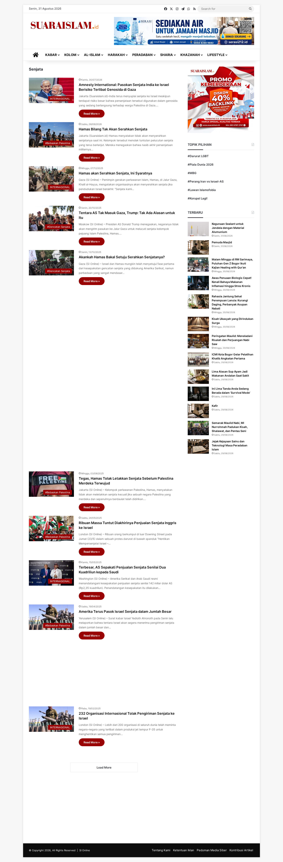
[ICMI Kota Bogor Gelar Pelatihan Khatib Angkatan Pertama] (198, 359)
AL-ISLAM (92, 55)
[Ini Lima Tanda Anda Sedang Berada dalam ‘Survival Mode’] (198, 394)
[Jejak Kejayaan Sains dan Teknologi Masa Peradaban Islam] (198, 446)
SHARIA (166, 55)
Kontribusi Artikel (241, 850)
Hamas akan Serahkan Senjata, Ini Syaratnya (115, 173)
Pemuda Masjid (222, 242)
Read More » (92, 113)
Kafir (215, 405)
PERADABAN (142, 55)
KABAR (51, 55)
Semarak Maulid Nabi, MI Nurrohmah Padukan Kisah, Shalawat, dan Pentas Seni (230, 427)
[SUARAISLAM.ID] (64, 25)
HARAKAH (116, 55)
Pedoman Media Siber (212, 850)
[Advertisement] (104, 376)
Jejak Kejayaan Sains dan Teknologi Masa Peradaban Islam (229, 445)
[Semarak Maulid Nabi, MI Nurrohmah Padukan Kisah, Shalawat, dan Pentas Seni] (198, 428)
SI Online (84, 850)
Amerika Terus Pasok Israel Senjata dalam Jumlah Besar (125, 611)
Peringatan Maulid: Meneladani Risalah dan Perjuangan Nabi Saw (232, 340)
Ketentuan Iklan (183, 850)
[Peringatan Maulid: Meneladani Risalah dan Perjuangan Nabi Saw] (198, 341)
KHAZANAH (190, 55)
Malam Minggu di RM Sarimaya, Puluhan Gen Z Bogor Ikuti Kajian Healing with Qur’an (232, 263)
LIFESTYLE (215, 55)
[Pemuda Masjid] (198, 247)
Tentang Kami (161, 850)
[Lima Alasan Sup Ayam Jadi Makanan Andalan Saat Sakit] (198, 376)
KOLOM (70, 55)
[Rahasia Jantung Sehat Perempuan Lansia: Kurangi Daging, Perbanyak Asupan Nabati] (198, 301)
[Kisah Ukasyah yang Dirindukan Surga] (198, 324)
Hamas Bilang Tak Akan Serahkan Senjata (113, 129)
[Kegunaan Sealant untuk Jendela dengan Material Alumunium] (198, 229)
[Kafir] (198, 411)
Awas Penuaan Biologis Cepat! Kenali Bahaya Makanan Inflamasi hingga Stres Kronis (231, 282)
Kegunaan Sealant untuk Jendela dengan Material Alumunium (228, 227)
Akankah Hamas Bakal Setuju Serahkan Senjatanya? (122, 257)
